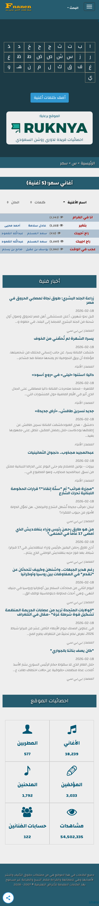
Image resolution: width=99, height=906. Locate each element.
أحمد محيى (12, 225)
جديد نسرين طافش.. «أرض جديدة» (64, 411)
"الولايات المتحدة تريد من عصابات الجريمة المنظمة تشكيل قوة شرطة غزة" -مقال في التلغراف (49, 612)
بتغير (68, 225)
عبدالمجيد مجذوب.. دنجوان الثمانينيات (61, 452)
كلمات (40, 202)
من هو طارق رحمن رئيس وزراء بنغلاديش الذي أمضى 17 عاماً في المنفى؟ (54, 531)
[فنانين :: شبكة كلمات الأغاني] (27, 7)
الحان (15, 202)
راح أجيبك (69, 233)
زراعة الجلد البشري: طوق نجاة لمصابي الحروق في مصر (51, 300)
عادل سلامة (37, 225)
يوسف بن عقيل (37, 249)
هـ (19, 66)
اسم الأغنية (77, 202)
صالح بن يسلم (12, 249)
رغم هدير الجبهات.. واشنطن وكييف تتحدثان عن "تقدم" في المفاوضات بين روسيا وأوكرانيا (53, 572)
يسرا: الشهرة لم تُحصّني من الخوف (64, 338)
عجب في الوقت (73, 249)
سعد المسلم (37, 233)
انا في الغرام (71, 217)
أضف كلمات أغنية (49, 97)
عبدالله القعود (12, 233)
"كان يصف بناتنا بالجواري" (72, 650)
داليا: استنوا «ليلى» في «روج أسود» (63, 375)
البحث (74, 8)
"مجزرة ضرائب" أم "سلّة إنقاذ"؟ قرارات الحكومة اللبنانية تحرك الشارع (52, 491)
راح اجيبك (70, 241)
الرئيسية (87, 163)
